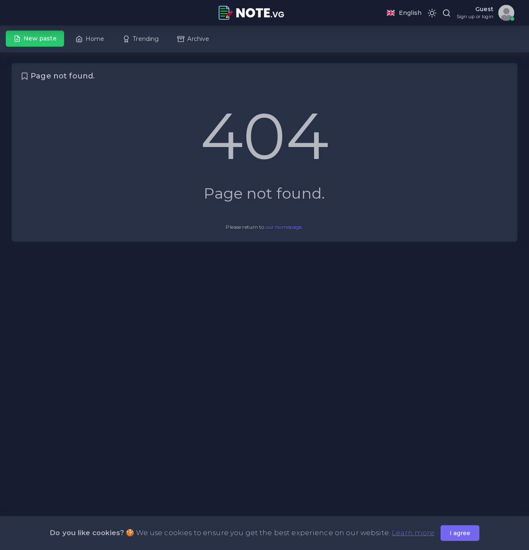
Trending (146, 39)
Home (95, 39)
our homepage (284, 227)
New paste (40, 38)
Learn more (413, 533)
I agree (460, 533)
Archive (198, 39)
